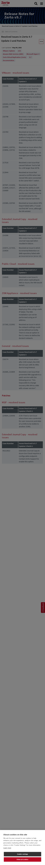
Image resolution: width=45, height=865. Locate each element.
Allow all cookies (22, 859)
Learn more (7, 848)
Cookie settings (22, 854)
